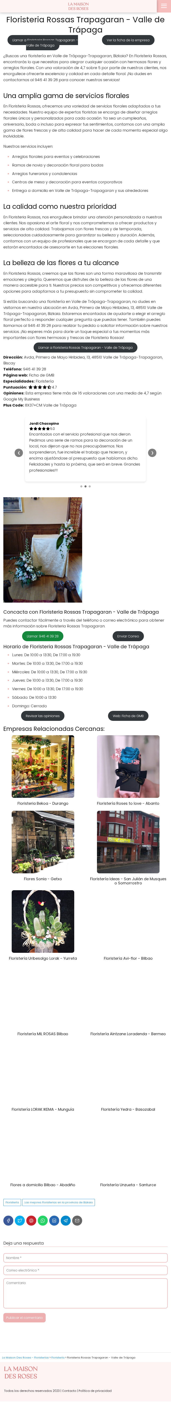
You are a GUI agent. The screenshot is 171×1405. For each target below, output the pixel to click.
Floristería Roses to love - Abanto (128, 785)
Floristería (12, 1184)
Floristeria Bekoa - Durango (43, 785)
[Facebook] (8, 1202)
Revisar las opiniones (43, 697)
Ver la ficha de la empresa (128, 40)
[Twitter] (20, 1202)
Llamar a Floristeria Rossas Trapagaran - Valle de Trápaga (85, 347)
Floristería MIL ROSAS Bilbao (43, 1015)
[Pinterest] (31, 1202)
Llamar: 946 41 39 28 (43, 618)
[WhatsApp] (43, 1202)
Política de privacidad (95, 1373)
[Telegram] (66, 1202)
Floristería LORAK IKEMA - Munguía (43, 1091)
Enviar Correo (128, 618)
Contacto (69, 1373)
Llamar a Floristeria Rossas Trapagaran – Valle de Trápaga (45, 43)
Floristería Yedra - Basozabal (128, 1091)
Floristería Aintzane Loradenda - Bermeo (128, 1015)
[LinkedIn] (54, 1202)
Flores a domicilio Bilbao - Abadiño (42, 1166)
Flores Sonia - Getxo (43, 860)
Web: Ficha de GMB (128, 697)
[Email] (77, 1202)
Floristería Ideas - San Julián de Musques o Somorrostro (128, 862)
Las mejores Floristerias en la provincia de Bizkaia (59, 1184)
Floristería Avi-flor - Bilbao (128, 940)
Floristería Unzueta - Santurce (128, 1166)
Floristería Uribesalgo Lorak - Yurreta (43, 940)
